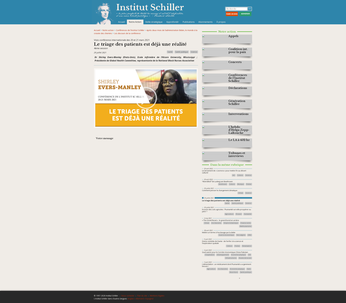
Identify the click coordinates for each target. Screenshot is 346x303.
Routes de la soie (245, 258)
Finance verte (246, 223)
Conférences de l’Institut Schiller (130, 30)
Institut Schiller (150, 7)
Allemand (140, 298)
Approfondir (172, 21)
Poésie (248, 184)
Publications (189, 21)
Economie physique (238, 255)
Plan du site (142, 295)
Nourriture (234, 272)
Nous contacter (127, 295)
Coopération (209, 255)
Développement (223, 255)
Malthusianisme (245, 226)
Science (194, 52)
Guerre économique (226, 235)
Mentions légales (157, 295)
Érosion (238, 214)
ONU (249, 235)
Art (234, 175)
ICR (249, 255)
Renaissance (246, 246)
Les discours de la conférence (127, 33)
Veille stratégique (153, 21)
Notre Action (135, 21)
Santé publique (181, 52)
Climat (240, 193)
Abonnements (205, 21)
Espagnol (149, 298)
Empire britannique (231, 223)
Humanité (247, 214)
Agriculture (229, 214)
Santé (170, 52)
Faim (249, 269)
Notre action (108, 30)
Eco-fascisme (216, 223)
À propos (221, 21)
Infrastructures (230, 258)
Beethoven (223, 184)
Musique (240, 184)
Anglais (131, 298)
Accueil (121, 21)
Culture (240, 175)
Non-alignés (241, 235)
